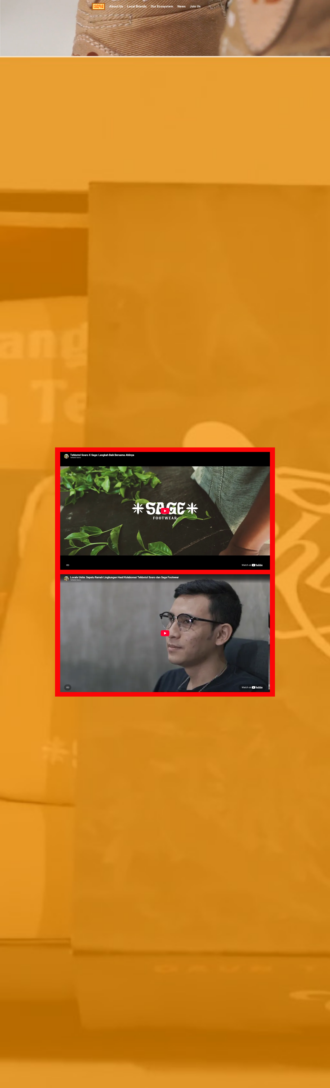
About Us (116, 6)
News (181, 6)
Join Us (195, 6)
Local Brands (137, 6)
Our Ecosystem (162, 6)
